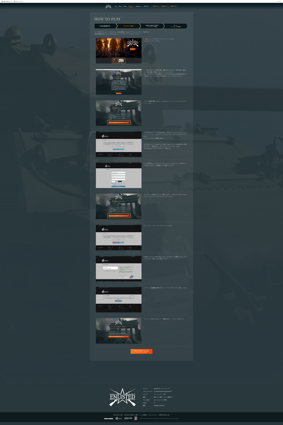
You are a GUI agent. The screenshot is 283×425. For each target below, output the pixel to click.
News (120, 6)
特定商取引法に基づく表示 (164, 414)
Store (125, 6)
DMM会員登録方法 (105, 26)
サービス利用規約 (143, 414)
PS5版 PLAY (173, 6)
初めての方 (280, 1)
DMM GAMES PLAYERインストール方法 (152, 26)
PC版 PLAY (156, 6)
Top (116, 6)
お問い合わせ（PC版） (118, 414)
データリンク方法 (128, 26)
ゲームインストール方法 (175, 26)
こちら (145, 41)
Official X (146, 6)
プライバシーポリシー (152, 414)
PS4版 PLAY (164, 6)
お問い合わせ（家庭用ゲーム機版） (131, 414)
